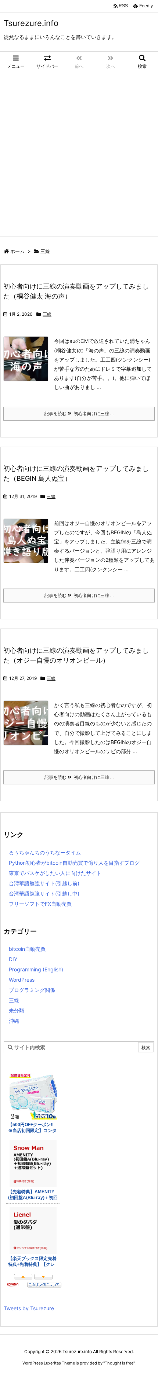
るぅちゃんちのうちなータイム (45, 852)
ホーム (17, 251)
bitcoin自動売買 (27, 949)
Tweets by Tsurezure (29, 1308)
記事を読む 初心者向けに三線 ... (79, 413)
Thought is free (119, 1363)
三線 (47, 314)
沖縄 (14, 1021)
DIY (13, 959)
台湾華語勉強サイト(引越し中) (44, 893)
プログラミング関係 (32, 990)
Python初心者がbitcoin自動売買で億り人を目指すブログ (74, 863)
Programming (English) (36, 969)
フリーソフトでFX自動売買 (40, 904)
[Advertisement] (79, 154)
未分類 (16, 1010)
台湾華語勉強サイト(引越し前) (44, 883)
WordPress (22, 980)
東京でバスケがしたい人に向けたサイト (55, 873)
